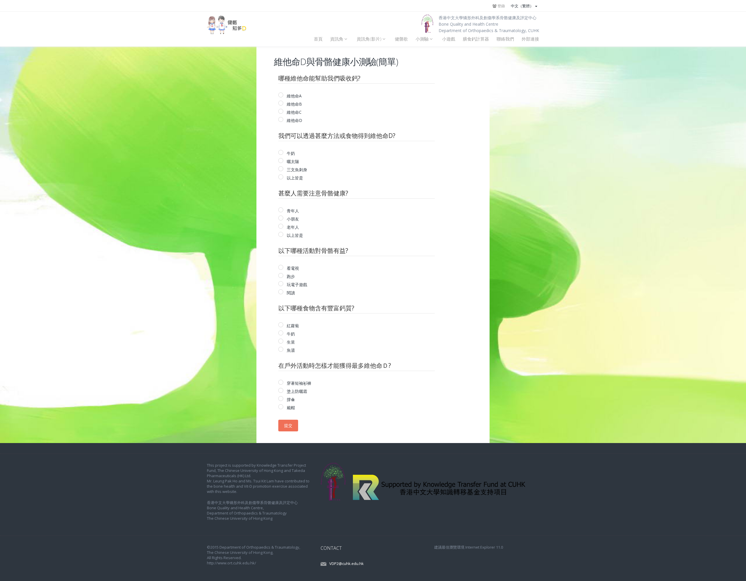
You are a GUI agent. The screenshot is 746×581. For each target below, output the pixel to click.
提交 (288, 425)
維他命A (294, 96)
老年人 (292, 227)
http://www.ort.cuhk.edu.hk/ (231, 563)
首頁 (318, 39)
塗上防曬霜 (296, 391)
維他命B (294, 104)
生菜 (290, 342)
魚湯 (290, 350)
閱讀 (290, 292)
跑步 (290, 276)
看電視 (292, 268)
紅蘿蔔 (292, 325)
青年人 (292, 211)
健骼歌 (401, 39)
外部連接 (530, 39)
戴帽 (290, 407)
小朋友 (292, 219)
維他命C (294, 112)
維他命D (294, 120)
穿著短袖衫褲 (298, 383)
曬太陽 (292, 161)
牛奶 (290, 153)
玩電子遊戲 (296, 284)
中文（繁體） (522, 5)
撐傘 (290, 399)
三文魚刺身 (296, 169)
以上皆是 (294, 178)
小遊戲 (448, 39)
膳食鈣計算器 (476, 39)
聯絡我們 (505, 39)
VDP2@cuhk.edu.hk (346, 563)
